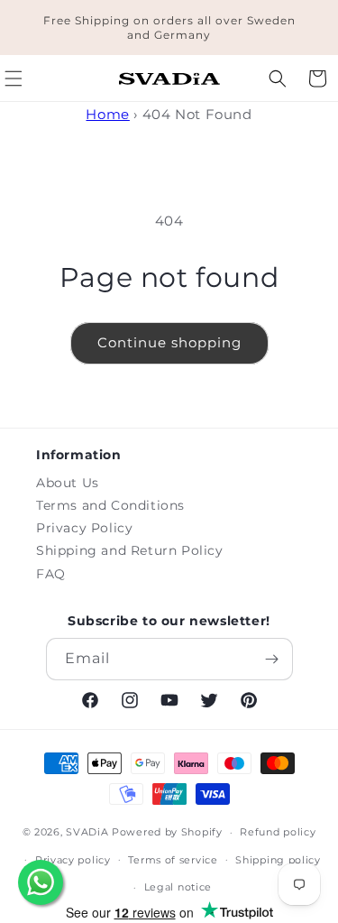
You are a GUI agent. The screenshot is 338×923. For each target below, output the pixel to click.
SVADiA (87, 832)
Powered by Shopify (167, 832)
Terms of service (172, 860)
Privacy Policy (84, 528)
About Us (67, 483)
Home (107, 114)
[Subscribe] (272, 659)
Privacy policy (73, 860)
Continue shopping (169, 342)
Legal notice (178, 887)
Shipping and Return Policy (130, 550)
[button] (277, 78)
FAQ (51, 574)
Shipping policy (278, 860)
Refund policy (277, 832)
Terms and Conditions (110, 505)
